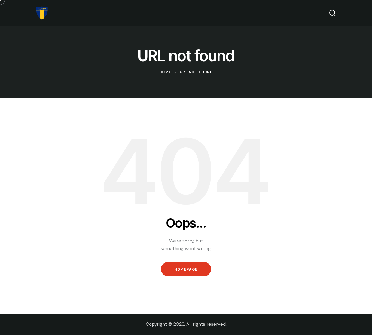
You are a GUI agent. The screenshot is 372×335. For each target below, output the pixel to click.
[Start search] (332, 13)
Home (165, 72)
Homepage (186, 269)
